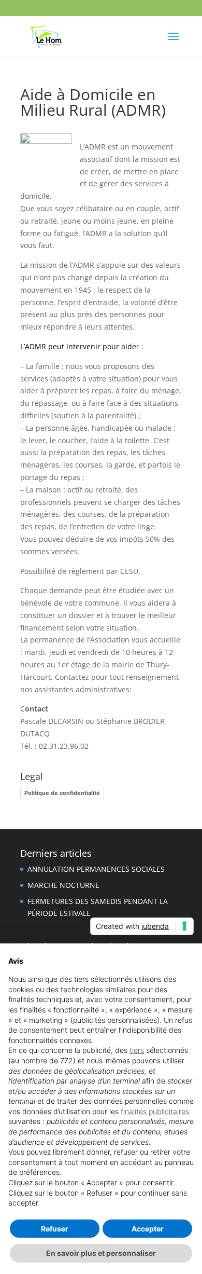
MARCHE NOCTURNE (63, 885)
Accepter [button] (148, 1228)
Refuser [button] (54, 1228)
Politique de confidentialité (62, 793)
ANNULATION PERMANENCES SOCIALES (96, 869)
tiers (136, 1050)
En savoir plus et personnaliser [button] (101, 1253)
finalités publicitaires (155, 1111)
